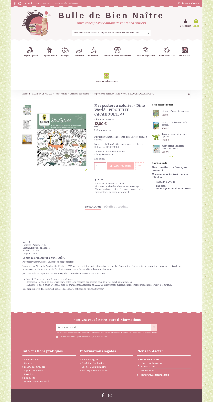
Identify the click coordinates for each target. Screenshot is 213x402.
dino (116, 189)
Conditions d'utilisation (93, 363)
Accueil (28, 3)
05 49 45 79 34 (147, 370)
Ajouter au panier (122, 166)
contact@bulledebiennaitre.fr (155, 375)
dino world (123, 192)
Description (93, 206)
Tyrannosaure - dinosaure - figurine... (175, 135)
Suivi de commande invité (36, 381)
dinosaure (99, 183)
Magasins (28, 374)
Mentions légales (90, 359)
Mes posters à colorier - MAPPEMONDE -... (173, 147)
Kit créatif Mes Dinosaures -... (176, 111)
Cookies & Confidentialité (94, 367)
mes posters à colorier (106, 192)
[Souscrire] (154, 327)
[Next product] (190, 94)
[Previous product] (188, 94)
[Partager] (95, 180)
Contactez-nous (43, 3)
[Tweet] (99, 180)
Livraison (28, 363)
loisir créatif (112, 183)
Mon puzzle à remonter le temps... (174, 123)
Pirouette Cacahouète (105, 186)
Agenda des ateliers (33, 370)
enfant (122, 183)
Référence (99, 119)
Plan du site (29, 378)
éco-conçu (125, 189)
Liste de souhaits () (190, 3)
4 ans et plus (137, 189)
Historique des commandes (95, 370)
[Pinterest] (102, 180)
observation (123, 186)
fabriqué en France (104, 189)
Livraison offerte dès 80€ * (67, 3)
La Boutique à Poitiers (34, 367)
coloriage (135, 186)
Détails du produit (116, 206)
